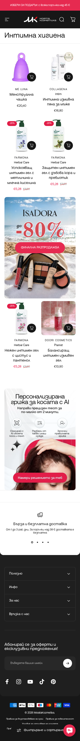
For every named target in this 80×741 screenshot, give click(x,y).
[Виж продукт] (31, 77)
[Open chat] (69, 730)
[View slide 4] (48, 542)
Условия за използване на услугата (40, 724)
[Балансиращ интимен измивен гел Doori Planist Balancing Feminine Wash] (58, 318)
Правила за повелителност (60, 719)
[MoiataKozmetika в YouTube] (30, 681)
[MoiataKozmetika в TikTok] (41, 681)
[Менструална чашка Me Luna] (21, 67)
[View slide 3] (42, 542)
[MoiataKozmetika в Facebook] (7, 681)
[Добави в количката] (68, 77)
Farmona (21, 158)
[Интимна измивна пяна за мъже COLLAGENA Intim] (58, 67)
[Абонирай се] (67, 663)
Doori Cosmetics (58, 340)
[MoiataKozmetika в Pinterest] (53, 681)
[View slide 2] (37, 542)
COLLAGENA (58, 89)
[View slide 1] (32, 542)
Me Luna (21, 89)
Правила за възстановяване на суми (24, 719)
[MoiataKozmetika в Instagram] (18, 681)
